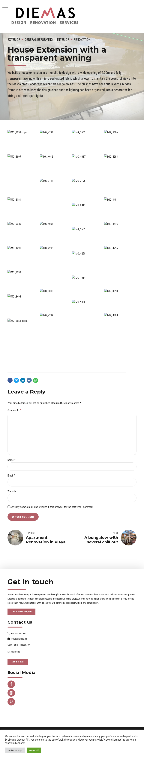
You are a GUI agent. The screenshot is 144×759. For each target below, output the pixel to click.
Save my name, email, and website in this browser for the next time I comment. (52, 506)
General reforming (39, 40)
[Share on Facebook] (10, 380)
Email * (11, 475)
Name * (12, 459)
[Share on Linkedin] (22, 380)
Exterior (14, 40)
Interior (63, 40)
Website (12, 491)
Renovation (82, 40)
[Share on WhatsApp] (35, 380)
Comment (14, 410)
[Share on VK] (29, 380)
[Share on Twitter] (16, 380)
